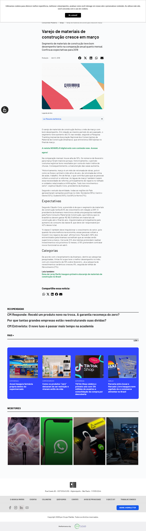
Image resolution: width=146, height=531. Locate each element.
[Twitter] (21, 508)
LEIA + (136, 340)
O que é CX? (110, 499)
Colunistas (46, 499)
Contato (75, 499)
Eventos (33, 499)
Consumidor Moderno (49, 23)
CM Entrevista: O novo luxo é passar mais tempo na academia (50, 326)
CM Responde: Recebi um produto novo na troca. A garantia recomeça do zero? (63, 314)
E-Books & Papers (17, 499)
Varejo (62, 23)
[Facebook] (10, 508)
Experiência (14, 381)
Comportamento (48, 381)
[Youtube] (27, 508)
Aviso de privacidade (92, 499)
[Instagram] (16, 508)
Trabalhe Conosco (128, 499)
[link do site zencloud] (80, 526)
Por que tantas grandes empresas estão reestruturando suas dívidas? (56, 320)
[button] (80, 58)
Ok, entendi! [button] (73, 15)
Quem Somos (61, 499)
